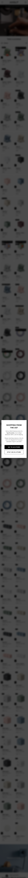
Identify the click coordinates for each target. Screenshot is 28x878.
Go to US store (14, 447)
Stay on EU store (14, 452)
